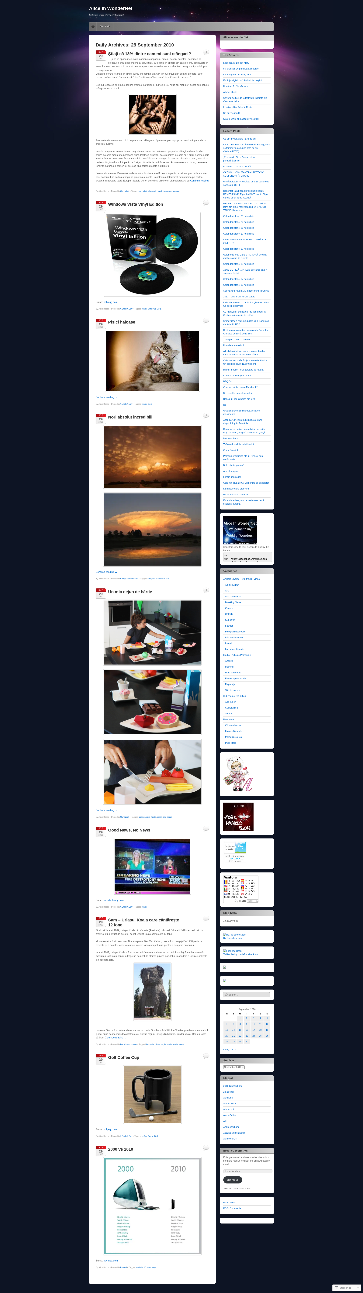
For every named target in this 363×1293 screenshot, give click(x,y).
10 (253, 1024)
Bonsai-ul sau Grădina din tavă (239, 399)
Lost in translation (232, 477)
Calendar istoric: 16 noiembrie (238, 285)
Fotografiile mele (233, 731)
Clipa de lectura (233, 725)
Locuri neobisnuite (128, 1044)
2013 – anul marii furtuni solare (239, 296)
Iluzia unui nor (230, 438)
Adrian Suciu (230, 1103)
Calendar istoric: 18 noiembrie (238, 264)
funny (144, 309)
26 (267, 1035)
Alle (225, 1121)
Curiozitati (124, 191)
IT (145, 1267)
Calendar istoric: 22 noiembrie (238, 222)
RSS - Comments (232, 1208)
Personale (228, 719)
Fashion (229, 625)
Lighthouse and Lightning (236, 488)
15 (240, 1030)
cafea (144, 1136)
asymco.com (111, 1260)
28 (233, 1041)
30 (247, 1041)
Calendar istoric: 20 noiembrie (238, 233)
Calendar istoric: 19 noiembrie (238, 249)
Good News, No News (129, 830)
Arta (227, 590)
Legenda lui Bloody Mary (236, 63)
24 (253, 1035)
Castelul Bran (232, 707)
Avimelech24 (230, 1138)
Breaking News (233, 602)
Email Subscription (235, 1150)
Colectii (229, 614)
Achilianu (228, 1097)
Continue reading (106, 397)
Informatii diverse (234, 637)
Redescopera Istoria (235, 678)
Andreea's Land (231, 1127)
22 (240, 1035)
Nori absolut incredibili (130, 417)
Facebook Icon (251, 954)
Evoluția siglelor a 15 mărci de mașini (242, 80)
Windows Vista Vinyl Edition (135, 204)
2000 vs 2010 (120, 1149)
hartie (153, 817)
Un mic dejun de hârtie (130, 591)
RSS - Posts (229, 1202)
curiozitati (143, 191)
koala (175, 1044)
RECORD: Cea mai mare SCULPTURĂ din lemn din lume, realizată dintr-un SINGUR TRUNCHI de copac (245, 207)
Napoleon (167, 191)
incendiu (168, 1044)
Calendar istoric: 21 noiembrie (238, 228)
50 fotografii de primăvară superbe (241, 68)
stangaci (176, 191)
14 (233, 1030)
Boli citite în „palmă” (233, 465)
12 (267, 1024)
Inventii (123, 1267)
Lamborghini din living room (237, 74)
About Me (105, 26)
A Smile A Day (126, 309)
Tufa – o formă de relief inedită (238, 444)
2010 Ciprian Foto (232, 1086)
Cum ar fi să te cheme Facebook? (240, 387)
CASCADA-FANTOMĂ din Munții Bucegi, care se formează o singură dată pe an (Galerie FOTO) (246, 148)
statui (181, 1044)
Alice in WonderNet (110, 8)
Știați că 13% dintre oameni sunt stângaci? (149, 53)
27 (226, 1041)
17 (253, 1030)
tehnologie (151, 1267)
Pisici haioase (121, 322)
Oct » (233, 1049)
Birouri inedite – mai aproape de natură (243, 369)
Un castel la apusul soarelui (237, 393)
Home (93, 26)
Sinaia (228, 713)
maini (159, 191)
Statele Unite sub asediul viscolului (241, 119)
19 (267, 1030)
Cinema (229, 608)
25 (260, 1035)
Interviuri (229, 666)
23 (247, 1035)
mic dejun (167, 817)
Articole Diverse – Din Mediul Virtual (241, 579)
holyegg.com (111, 302)
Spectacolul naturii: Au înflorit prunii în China (246, 290)
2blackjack (228, 1092)
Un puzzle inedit (231, 113)
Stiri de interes (232, 690)
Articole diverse (233, 596)
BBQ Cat (227, 381)
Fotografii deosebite (129, 578)
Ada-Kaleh (230, 702)
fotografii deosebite (156, 578)
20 (226, 1035)
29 (240, 1041)
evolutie (139, 1267)
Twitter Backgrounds (233, 954)
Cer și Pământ (230, 450)
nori (167, 578)
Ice (224, 405)
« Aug (226, 1049)
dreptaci (152, 191)
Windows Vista (154, 309)
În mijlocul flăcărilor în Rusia (237, 107)
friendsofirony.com (114, 900)
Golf (156, 1136)
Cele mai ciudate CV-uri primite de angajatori (246, 483)
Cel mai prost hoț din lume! (237, 375)
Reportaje (230, 684)
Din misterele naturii (233, 345)
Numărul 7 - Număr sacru (236, 86)
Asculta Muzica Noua (234, 1133)
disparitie (159, 1044)
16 (247, 1030)
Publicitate (230, 743)
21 (233, 1035)
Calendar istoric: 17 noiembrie (238, 279)
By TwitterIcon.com (232, 938)
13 (226, 1030)
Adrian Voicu (229, 1109)
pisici (150, 404)
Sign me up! (233, 1180)
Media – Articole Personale (237, 655)
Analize (229, 661)
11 (260, 1024)
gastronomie (144, 817)
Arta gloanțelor (230, 471)
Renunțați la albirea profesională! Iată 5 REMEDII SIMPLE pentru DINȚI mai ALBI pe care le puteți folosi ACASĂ (245, 194)
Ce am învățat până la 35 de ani (239, 138)
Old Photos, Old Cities (234, 696)
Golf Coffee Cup (123, 1057)
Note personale (233, 672)
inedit (159, 817)
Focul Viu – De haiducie (235, 494)
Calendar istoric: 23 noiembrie (238, 216)
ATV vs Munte (230, 92)
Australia (150, 1044)
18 (260, 1030)
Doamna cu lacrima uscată (237, 166)
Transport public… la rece (236, 339)
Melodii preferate (234, 737)
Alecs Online (229, 1115)
